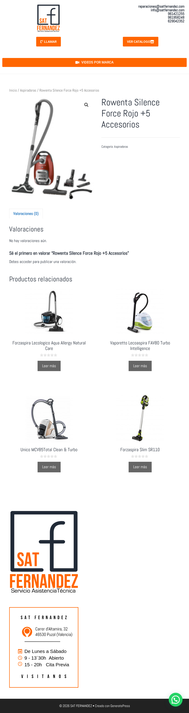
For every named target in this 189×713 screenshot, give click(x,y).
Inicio (13, 90)
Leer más (49, 365)
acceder (26, 261)
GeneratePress (120, 706)
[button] (86, 105)
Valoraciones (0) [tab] (26, 213)
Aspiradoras (28, 90)
